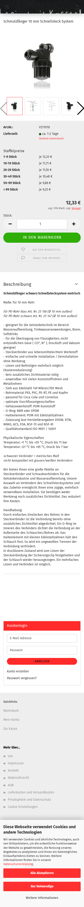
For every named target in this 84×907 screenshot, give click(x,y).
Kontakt (13, 770)
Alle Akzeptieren (42, 873)
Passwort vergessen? (22, 678)
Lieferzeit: (10, 134)
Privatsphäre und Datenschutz (29, 800)
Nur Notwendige (42, 886)
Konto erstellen (18, 671)
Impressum (16, 763)
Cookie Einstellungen (23, 807)
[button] (10, 224)
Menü (6, 7)
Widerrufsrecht (18, 778)
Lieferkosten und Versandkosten (31, 792)
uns (10, 756)
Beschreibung (17, 284)
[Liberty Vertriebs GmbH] (42, 7)
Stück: (7, 215)
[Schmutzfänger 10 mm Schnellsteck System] (42, 62)
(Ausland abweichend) (51, 138)
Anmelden (42, 661)
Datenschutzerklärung (18, 864)
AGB (10, 785)
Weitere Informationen (42, 898)
